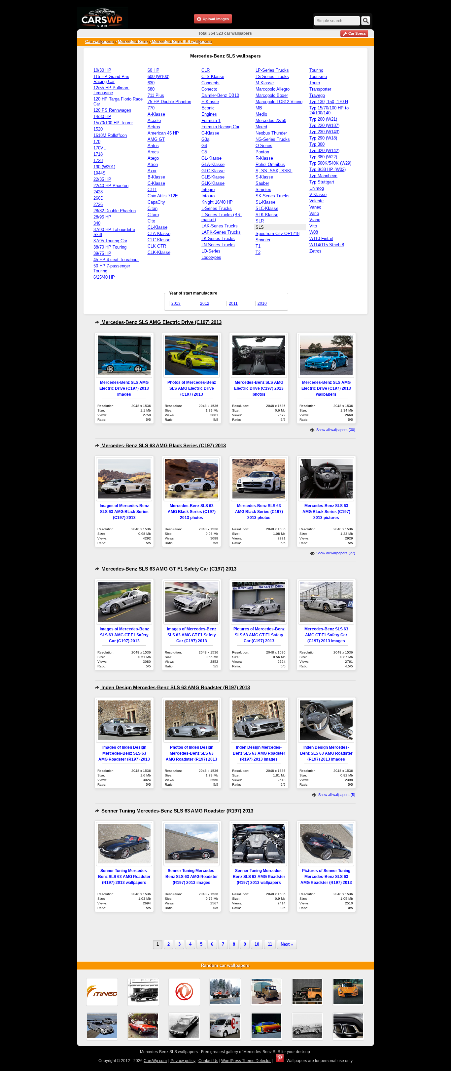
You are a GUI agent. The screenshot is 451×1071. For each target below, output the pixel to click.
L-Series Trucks (216, 208)
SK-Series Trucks (273, 195)
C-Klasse (156, 183)
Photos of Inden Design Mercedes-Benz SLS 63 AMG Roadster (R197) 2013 (191, 753)
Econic (208, 107)
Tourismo (318, 76)
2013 (176, 303)
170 (96, 141)
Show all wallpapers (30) (335, 430)
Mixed (261, 126)
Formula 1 (211, 120)
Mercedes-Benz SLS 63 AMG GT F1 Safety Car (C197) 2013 (168, 569)
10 (257, 944)
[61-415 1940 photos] (143, 992)
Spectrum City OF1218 (277, 233)
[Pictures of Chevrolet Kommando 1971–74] (143, 1026)
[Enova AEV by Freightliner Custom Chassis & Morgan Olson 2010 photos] (225, 1026)
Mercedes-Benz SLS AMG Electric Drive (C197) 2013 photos (259, 388)
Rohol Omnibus (270, 164)
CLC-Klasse (159, 239)
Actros (154, 126)
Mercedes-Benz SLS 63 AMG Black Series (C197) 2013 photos (192, 511)
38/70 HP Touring (109, 247)
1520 (98, 129)
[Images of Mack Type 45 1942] (307, 1026)
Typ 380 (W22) (323, 156)
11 (270, 944)
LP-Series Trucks (272, 70)
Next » (287, 944)
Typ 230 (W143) (324, 131)
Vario (314, 213)
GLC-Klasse (213, 170)
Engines (209, 114)
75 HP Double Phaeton (169, 101)
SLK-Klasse (267, 214)
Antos (153, 145)
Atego (153, 158)
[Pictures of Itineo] (102, 992)
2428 (98, 191)
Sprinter (263, 239)
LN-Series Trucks (218, 244)
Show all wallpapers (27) (335, 553)
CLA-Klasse (159, 233)
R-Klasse (264, 158)
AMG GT (156, 139)
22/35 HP (102, 179)
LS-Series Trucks (272, 76)
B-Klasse (156, 177)
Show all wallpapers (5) (336, 795)
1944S (99, 173)
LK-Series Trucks (218, 238)
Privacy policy (182, 1060)
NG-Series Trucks (273, 139)
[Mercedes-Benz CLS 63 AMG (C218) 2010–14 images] (348, 1026)
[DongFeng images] (184, 992)
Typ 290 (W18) (323, 138)
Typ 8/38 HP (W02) (327, 169)
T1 (258, 246)
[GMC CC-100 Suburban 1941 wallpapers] (307, 992)
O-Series (264, 145)
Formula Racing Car (220, 126)
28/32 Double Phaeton (114, 210)
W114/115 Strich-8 (326, 244)
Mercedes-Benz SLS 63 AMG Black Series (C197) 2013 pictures (326, 511)
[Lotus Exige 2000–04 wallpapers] (348, 992)
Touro (314, 82)
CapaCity (156, 202)
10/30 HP (102, 70)
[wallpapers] (225, 992)
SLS (260, 227)
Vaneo (315, 207)
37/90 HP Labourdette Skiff (114, 232)
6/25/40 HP (104, 277)
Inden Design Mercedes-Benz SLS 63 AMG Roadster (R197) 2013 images (259, 753)
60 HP (153, 70)
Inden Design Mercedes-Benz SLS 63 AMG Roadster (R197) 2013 (175, 687)
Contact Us (208, 1060)
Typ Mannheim (323, 175)
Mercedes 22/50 (271, 120)
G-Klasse (210, 133)
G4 (204, 145)
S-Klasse (264, 177)
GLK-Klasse (213, 183)
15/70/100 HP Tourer (113, 122)
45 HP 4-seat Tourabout (116, 259)
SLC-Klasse (267, 208)
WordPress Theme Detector (246, 1060)
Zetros (315, 251)
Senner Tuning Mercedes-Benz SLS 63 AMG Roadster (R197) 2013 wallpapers (124, 876)
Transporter (320, 89)
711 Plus (156, 95)
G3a (205, 139)
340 (96, 223)
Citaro (153, 214)
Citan (152, 208)
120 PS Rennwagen (112, 110)
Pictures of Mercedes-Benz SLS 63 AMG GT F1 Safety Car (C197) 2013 (259, 635)
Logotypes (211, 257)
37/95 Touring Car (110, 240)
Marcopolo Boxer (272, 95)
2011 (233, 303)
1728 (98, 160)
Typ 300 (317, 144)
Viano (314, 219)
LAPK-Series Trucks (221, 232)
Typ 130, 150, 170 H (328, 101)
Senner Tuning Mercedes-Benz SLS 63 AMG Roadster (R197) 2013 (176, 810)
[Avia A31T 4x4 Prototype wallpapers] (266, 992)
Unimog (316, 188)
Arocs (153, 151)
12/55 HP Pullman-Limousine (111, 90)
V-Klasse (318, 194)
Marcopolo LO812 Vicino (279, 101)
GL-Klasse (211, 158)
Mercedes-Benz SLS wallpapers (181, 41)
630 (151, 82)
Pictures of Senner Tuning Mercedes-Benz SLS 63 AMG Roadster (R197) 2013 (326, 876)
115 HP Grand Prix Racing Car (111, 79)
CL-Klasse (157, 227)
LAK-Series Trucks (219, 225)
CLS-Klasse (212, 76)
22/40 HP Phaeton (110, 185)
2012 (204, 303)
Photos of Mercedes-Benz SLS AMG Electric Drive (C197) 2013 (191, 388)
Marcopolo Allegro (273, 89)
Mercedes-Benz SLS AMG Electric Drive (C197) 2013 (161, 322)
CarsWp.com (155, 1060)
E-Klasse (210, 101)
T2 (258, 252)
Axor (152, 170)
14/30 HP (102, 116)
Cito (151, 220)
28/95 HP (102, 217)
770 (151, 107)
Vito (313, 225)
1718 (98, 154)
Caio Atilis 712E (163, 195)
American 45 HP (163, 133)
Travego (317, 95)
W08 (313, 232)
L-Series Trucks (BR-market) (221, 217)
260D (98, 198)
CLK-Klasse (159, 252)
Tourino (316, 70)
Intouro (208, 195)
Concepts (210, 82)
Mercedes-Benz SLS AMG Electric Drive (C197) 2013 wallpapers (326, 388)
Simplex (263, 189)
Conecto (209, 89)
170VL (99, 147)
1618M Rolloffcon (110, 135)
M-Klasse (265, 82)
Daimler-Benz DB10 (220, 95)
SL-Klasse (265, 202)
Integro (208, 189)
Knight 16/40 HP (217, 202)
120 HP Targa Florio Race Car (118, 101)
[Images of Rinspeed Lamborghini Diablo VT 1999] (266, 1026)
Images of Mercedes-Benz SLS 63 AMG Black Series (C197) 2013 (124, 511)
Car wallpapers (99, 41)
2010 (262, 303)
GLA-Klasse (213, 164)
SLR (260, 220)
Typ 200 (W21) (323, 119)
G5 (204, 151)
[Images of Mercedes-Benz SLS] (102, 1026)
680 (151, 89)
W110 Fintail (321, 238)
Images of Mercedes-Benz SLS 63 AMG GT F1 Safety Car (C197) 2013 (124, 635)
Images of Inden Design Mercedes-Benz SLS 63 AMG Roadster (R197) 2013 (124, 753)
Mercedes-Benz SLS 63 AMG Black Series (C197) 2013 (163, 445)
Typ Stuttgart (321, 181)
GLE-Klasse (213, 177)
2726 (98, 204)
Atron (153, 164)
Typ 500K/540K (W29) (330, 163)
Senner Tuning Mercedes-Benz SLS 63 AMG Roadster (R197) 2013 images (191, 876)
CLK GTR (157, 246)
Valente (316, 200)
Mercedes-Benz (133, 41)
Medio (261, 114)
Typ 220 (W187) (324, 125)
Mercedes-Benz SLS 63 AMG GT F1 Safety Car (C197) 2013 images (326, 635)
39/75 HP (102, 253)
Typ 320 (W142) (324, 150)
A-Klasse (156, 114)
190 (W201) (104, 166)
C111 (152, 189)
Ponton (262, 151)
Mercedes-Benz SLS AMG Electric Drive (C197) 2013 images (124, 388)
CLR (205, 70)
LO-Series (211, 251)
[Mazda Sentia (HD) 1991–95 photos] (184, 1026)
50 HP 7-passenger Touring (111, 268)
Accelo (154, 120)
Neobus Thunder (271, 133)
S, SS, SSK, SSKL (274, 170)
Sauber (262, 183)
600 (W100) (158, 76)
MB (259, 107)
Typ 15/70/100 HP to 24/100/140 (329, 110)
